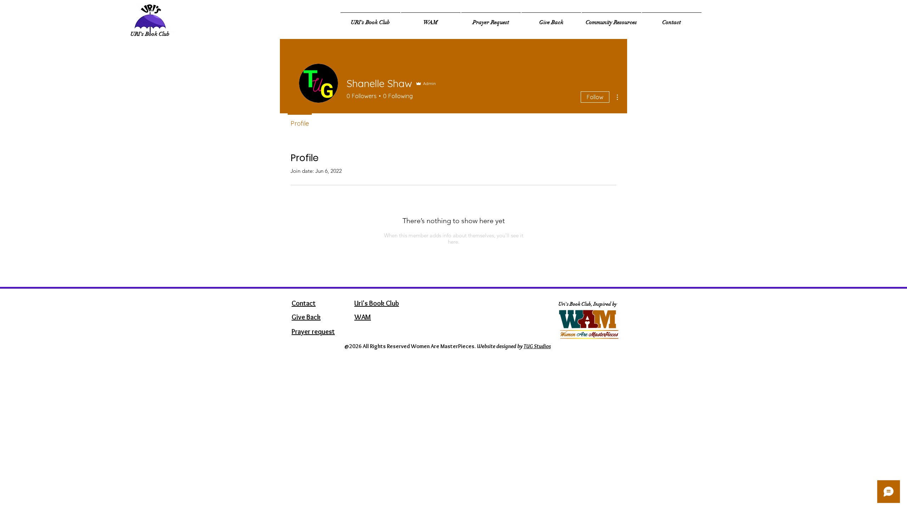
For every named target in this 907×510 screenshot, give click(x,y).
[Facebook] (799, 23)
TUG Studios (537, 346)
